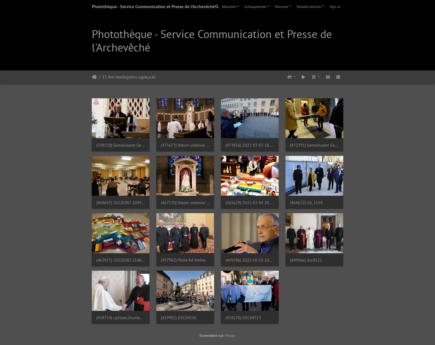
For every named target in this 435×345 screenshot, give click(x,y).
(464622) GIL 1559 (306, 202)
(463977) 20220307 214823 (120, 260)
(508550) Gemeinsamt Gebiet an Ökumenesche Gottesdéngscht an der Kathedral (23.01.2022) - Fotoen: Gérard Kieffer (120, 145)
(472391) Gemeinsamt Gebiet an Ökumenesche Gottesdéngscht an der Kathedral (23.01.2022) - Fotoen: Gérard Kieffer (314, 145)
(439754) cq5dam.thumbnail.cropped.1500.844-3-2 (120, 317)
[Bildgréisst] (291, 77)
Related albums (309, 6)
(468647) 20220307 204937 (120, 202)
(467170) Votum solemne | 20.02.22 (185, 202)
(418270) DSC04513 (243, 317)
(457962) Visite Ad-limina (183, 260)
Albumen (229, 6)
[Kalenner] (316, 77)
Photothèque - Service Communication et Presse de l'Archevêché (153, 7)
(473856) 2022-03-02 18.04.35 (249, 145)
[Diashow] (303, 77)
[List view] (338, 77)
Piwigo (230, 335)
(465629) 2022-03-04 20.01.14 (249, 202)
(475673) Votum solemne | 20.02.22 (185, 145)
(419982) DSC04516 (178, 317)
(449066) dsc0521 (306, 260)
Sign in (334, 6)
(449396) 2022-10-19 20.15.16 (249, 260)
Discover (281, 6)
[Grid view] (328, 77)
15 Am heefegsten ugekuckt (129, 77)
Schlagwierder (255, 6)
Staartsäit (94, 76)
